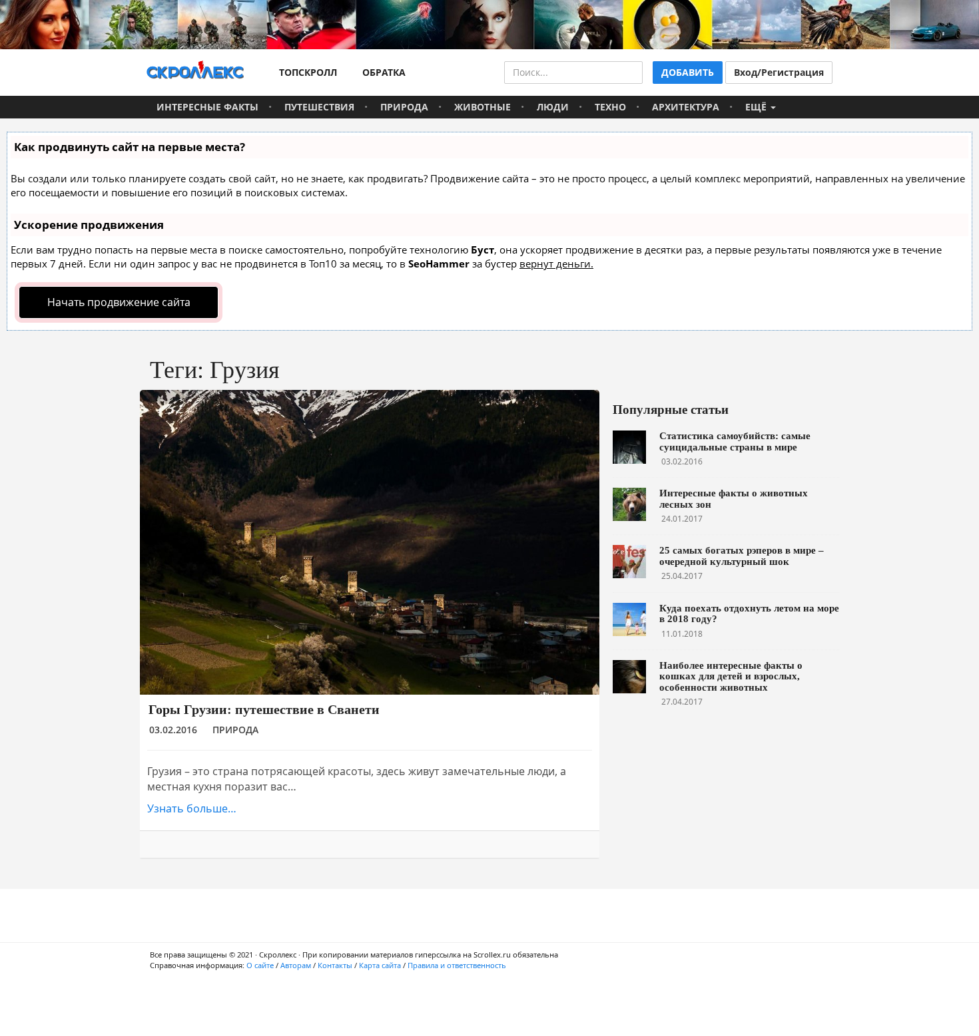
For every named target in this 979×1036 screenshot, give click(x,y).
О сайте (260, 965)
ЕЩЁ (757, 106)
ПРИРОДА (404, 106)
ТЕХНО (610, 106)
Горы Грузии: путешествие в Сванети (264, 709)
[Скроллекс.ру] (195, 72)
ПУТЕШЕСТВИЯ (319, 106)
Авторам (295, 965)
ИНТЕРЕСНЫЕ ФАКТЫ (207, 106)
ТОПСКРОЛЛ (305, 72)
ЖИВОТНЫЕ (482, 106)
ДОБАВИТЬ (687, 72)
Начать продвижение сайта (118, 302)
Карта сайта (380, 965)
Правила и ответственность (457, 965)
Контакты (335, 965)
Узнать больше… (191, 808)
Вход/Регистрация (779, 72)
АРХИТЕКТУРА (685, 106)
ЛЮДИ (553, 106)
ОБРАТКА (381, 72)
